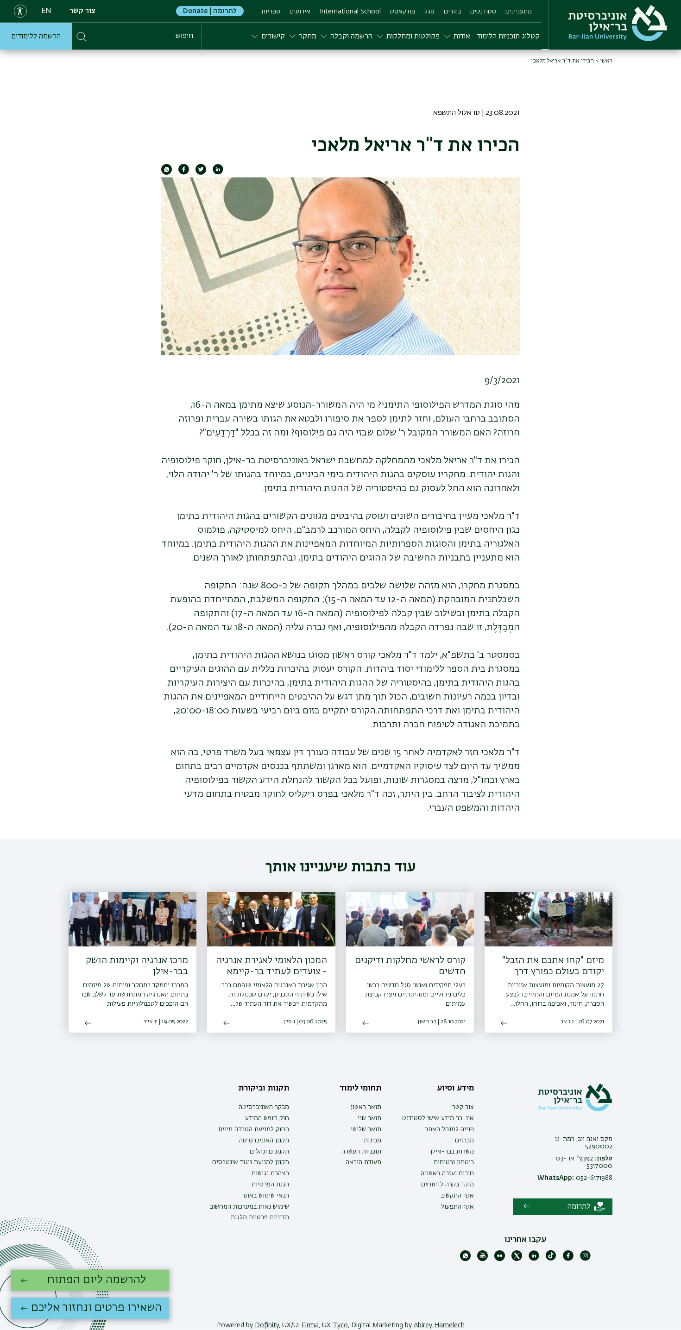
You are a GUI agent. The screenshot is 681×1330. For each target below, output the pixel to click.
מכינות (372, 1140)
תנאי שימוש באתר (265, 1195)
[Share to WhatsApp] (166, 172)
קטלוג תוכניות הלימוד (508, 36)
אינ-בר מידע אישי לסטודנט (438, 1118)
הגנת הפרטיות (270, 1184)
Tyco (340, 1325)
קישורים (273, 36)
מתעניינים (518, 11)
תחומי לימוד (360, 1088)
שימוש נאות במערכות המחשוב (249, 1207)
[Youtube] (482, 1259)
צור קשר (82, 11)
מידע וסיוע (455, 1088)
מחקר (307, 36)
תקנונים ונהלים (269, 1151)
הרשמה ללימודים (36, 36)
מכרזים (464, 1140)
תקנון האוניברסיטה (264, 1140)
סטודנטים (483, 11)
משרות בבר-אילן (452, 1151)
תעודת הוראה (363, 1162)
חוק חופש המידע (267, 1118)
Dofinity (267, 1325)
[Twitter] (516, 1259)
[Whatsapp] (465, 1259)
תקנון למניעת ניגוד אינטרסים (250, 1162)
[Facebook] (568, 1259)
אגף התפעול (457, 1207)
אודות (462, 36)
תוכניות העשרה (361, 1151)
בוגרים (452, 11)
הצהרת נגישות (270, 1173)
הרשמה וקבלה (351, 36)
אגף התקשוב (457, 1195)
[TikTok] (551, 1259)
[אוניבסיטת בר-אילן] (617, 23)
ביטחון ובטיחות (454, 1162)
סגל (429, 11)
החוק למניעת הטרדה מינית (253, 1129)
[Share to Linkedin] (218, 172)
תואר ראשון (366, 1107)
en (46, 11)
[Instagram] (585, 1259)
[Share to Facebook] (183, 172)
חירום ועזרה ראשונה (447, 1173)
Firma (310, 1325)
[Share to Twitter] (200, 172)
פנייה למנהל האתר (449, 1129)
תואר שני (369, 1118)
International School (350, 11)
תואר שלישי (366, 1129)
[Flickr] (499, 1259)
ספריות (270, 11)
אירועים (300, 11)
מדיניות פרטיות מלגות (260, 1217)
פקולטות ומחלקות (413, 36)
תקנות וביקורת (263, 1088)
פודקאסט (402, 11)
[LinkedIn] (534, 1259)
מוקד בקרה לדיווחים (447, 1184)
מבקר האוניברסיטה (264, 1107)
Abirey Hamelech (439, 1325)
